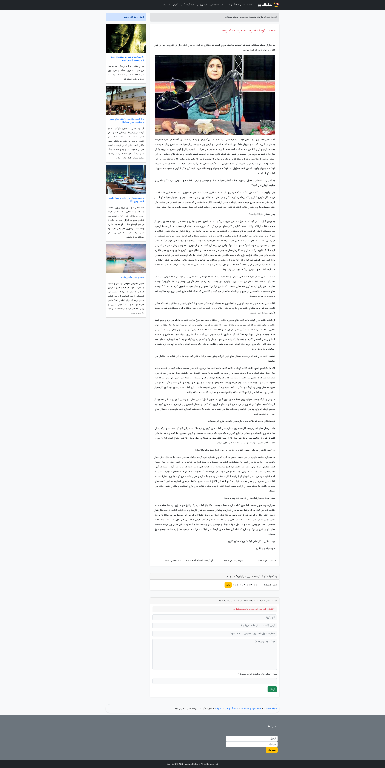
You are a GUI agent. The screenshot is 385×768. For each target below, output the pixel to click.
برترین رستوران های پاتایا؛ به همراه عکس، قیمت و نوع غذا (126, 200)
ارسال (272, 689)
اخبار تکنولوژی (217, 5)
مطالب (250, 5)
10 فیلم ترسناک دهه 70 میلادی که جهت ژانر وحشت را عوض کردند (127, 58)
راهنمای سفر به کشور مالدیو (132, 277)
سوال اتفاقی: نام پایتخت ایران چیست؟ (257, 674)
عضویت (272, 750)
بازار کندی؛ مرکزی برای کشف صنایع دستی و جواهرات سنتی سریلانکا (126, 121)
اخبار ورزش (202, 5)
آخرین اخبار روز (170, 5)
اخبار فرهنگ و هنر (236, 5)
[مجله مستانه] (268, 4)
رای (228, 585)
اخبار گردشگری (188, 5)
